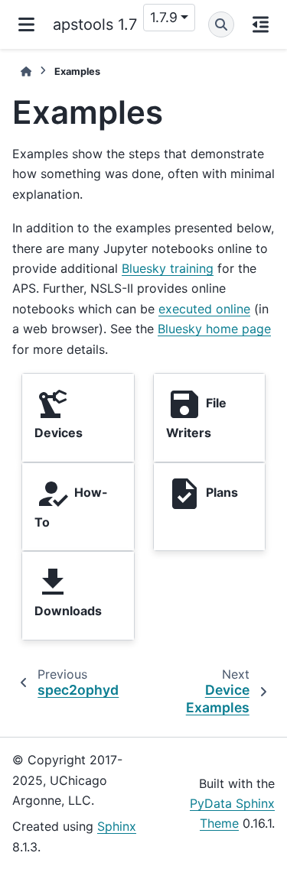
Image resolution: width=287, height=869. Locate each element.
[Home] (26, 71)
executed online (204, 308)
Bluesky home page (214, 328)
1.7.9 (164, 17)
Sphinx (116, 826)
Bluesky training (168, 268)
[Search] (221, 24)
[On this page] (260, 24)
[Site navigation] (26, 24)
